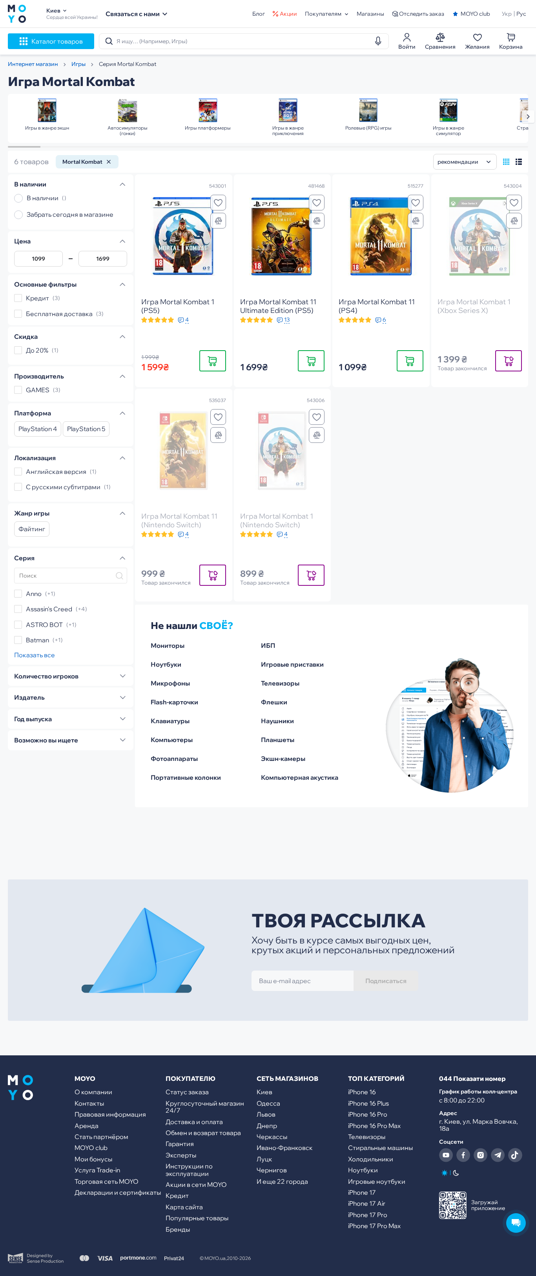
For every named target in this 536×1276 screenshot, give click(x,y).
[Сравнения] (218, 221)
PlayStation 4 (37, 429)
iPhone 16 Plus (368, 1103)
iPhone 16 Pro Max (374, 1126)
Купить (213, 360)
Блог (258, 14)
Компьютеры (172, 740)
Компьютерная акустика (299, 777)
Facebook (463, 1155)
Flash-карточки (174, 702)
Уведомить (508, 360)
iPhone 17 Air (366, 1203)
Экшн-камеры (283, 758)
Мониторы (167, 645)
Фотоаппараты (174, 758)
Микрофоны (170, 683)
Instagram (481, 1155)
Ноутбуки (166, 664)
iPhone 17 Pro (367, 1215)
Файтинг (31, 529)
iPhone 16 (362, 1092)
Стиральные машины (380, 1148)
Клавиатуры (170, 721)
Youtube (446, 1155)
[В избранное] (218, 202)
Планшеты (277, 740)
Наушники (277, 721)
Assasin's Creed (49, 609)
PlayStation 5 (86, 429)
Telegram (498, 1155)
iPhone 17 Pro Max (374, 1226)
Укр (507, 13)
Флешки (274, 702)
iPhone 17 (362, 1192)
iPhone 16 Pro (367, 1114)
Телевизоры (280, 683)
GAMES (37, 390)
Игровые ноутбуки (376, 1181)
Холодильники (370, 1159)
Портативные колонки (186, 777)
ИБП (268, 645)
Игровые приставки (292, 664)
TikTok (515, 1155)
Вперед (528, 116)
